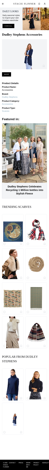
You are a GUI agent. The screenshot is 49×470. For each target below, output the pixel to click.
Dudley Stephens (9, 97)
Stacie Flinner (24, 4)
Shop (6, 74)
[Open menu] (3, 4)
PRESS (21, 462)
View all (8, 26)
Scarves (5, 111)
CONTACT (12, 462)
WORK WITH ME (28, 465)
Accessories (7, 104)
